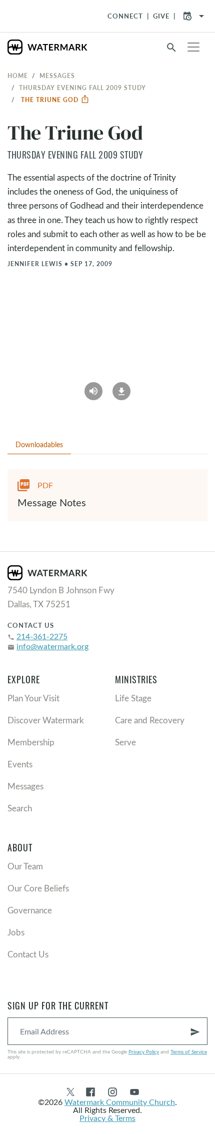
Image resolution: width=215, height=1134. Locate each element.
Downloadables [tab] (39, 444)
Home (18, 76)
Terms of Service (188, 1051)
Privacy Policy (143, 1051)
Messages (57, 76)
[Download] (122, 387)
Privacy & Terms (108, 1117)
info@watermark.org (52, 646)
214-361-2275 (42, 636)
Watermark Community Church (119, 1101)
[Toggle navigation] (194, 47)
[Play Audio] (94, 387)
